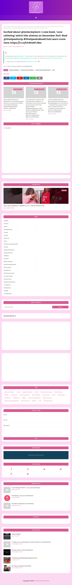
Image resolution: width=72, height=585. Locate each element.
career (6, 235)
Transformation (58, 392)
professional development (11, 244)
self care (6, 238)
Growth (6, 247)
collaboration (8, 293)
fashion (6, 223)
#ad (6, 58)
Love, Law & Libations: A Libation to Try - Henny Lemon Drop (24, 206)
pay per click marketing (27, 70)
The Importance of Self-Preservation (22, 550)
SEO (9, 26)
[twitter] (44, 469)
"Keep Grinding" (16, 534)
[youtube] (28, 474)
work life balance (48, 401)
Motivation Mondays (9, 282)
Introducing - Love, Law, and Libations (22, 496)
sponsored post (8, 253)
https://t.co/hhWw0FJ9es (54, 58)
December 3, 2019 (31, 61)
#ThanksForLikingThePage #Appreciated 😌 (24, 558)
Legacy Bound (8, 46)
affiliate (6, 290)
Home (5, 26)
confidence (7, 285)
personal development (10, 264)
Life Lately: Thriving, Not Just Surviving (22, 503)
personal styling (47, 398)
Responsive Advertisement (36, 455)
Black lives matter (9, 392)
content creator (8, 276)
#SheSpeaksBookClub (26, 58)
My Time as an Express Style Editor (21, 566)
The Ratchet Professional (41, 581)
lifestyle (6, 220)
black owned (7, 267)
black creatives (8, 261)
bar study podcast (9, 273)
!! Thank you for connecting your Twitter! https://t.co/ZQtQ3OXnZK (31, 542)
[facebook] (11, 469)
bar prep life (7, 270)
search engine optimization (43, 70)
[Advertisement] (36, 335)
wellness (6, 255)
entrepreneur (7, 288)
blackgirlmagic (8, 229)
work (5, 241)
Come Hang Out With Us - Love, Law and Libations (26, 488)
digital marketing (14, 70)
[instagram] (28, 469)
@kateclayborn (19, 56)
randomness (8, 279)
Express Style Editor (9, 250)
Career (6, 232)
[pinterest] (61, 469)
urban (5, 226)
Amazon (6, 258)
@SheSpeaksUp (14, 58)
